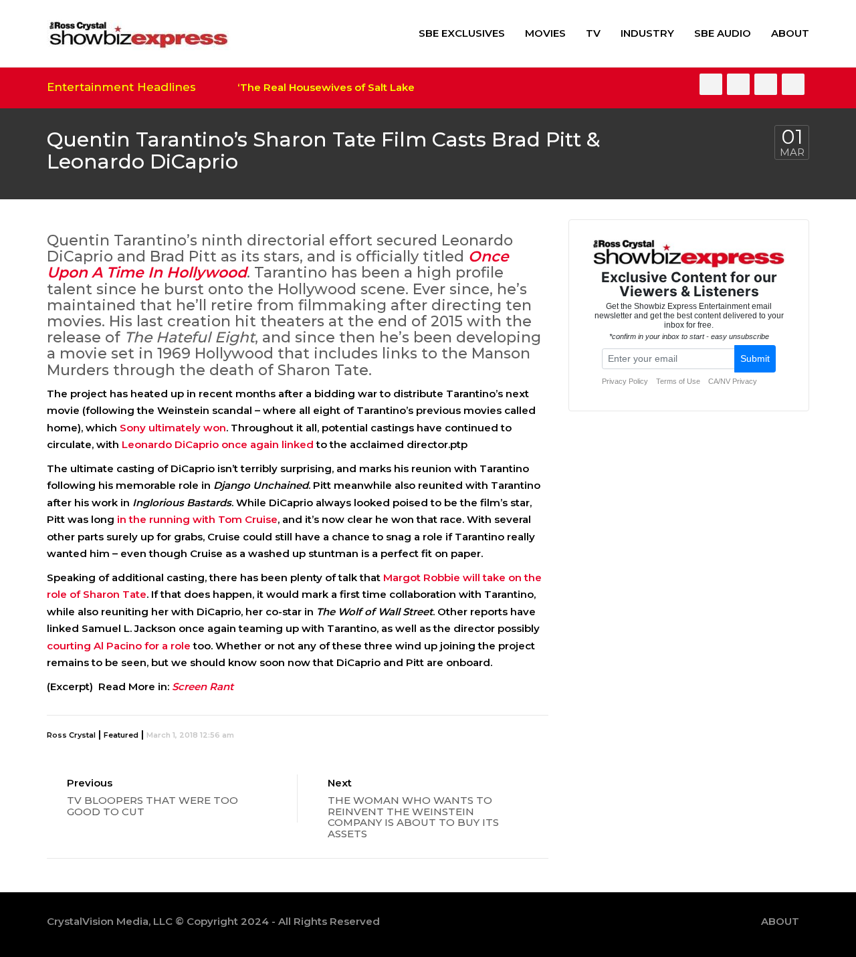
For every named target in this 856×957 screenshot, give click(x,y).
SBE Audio (722, 33)
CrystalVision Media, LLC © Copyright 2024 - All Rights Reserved (213, 921)
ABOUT (790, 33)
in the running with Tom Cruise (197, 519)
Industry (647, 33)
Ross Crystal (71, 735)
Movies (545, 33)
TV (593, 33)
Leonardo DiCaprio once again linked (218, 444)
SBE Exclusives (462, 33)
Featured (121, 735)
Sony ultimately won (173, 427)
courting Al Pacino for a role (119, 645)
